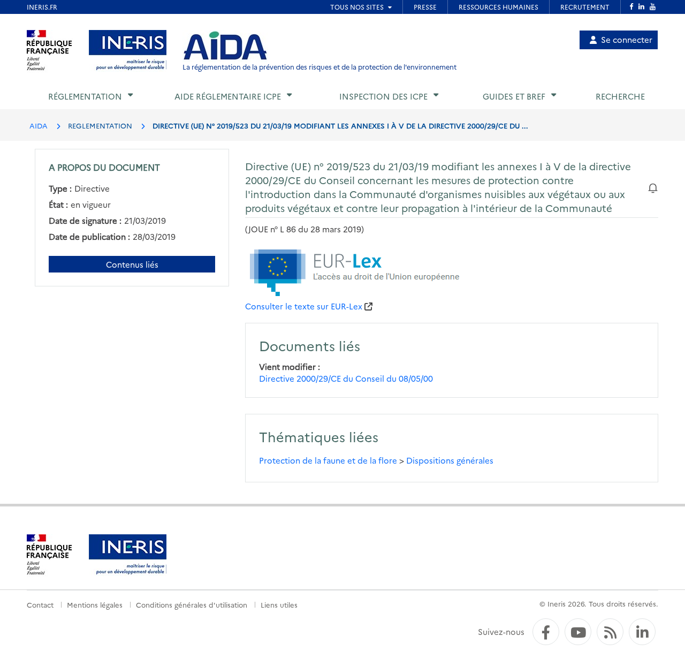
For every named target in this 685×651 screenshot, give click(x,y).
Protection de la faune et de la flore (328, 460)
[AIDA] (225, 46)
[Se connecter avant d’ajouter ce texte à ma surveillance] (653, 186)
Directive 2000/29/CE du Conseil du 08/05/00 (346, 378)
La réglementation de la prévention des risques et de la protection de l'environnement (319, 66)
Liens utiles (279, 604)
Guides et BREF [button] (514, 96)
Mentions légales (95, 604)
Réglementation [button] (85, 96)
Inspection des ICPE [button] (383, 96)
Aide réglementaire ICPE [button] (227, 96)
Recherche (620, 96)
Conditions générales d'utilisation (191, 604)
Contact (40, 604)
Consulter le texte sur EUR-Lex (303, 306)
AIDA (38, 125)
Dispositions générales (449, 460)
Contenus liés (132, 264)
